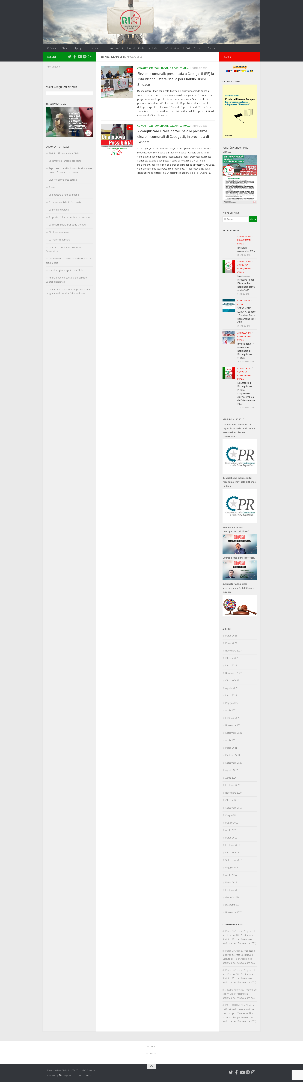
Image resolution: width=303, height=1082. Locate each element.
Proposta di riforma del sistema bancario (69, 217)
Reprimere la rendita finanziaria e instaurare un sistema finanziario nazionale (69, 170)
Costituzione (243, 300)
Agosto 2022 (231, 687)
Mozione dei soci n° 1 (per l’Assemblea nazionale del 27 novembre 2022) (240, 993)
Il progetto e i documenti (87, 48)
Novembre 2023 (233, 650)
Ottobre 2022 (232, 680)
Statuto (66, 48)
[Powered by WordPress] (60, 1075)
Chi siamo (52, 48)
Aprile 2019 (231, 830)
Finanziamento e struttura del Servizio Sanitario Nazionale (66, 279)
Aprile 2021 (231, 740)
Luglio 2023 (231, 665)
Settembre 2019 (233, 807)
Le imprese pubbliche (59, 239)
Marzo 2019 (231, 837)
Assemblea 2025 (244, 236)
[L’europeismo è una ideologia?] (240, 579)
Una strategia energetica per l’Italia (66, 270)
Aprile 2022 (231, 710)
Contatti (198, 48)
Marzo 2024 (231, 643)
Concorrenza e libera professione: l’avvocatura (64, 249)
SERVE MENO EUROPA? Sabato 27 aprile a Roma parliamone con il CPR (246, 315)
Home (153, 1046)
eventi (240, 304)
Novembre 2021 (233, 725)
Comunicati (161, 68)
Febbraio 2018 (232, 889)
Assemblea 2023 (244, 332)
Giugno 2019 (231, 815)
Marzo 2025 (231, 635)
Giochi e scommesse (59, 232)
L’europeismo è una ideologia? (239, 557)
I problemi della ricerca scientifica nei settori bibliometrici (69, 260)
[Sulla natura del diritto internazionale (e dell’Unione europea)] (240, 615)
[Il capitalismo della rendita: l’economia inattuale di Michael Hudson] (240, 522)
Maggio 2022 (231, 702)
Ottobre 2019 (232, 800)
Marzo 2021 (231, 747)
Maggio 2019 (231, 822)
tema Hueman (84, 1075)
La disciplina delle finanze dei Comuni (67, 224)
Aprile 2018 (231, 875)
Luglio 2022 (231, 695)
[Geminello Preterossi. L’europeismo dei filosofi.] (240, 552)
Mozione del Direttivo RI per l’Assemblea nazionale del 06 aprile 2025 (246, 283)
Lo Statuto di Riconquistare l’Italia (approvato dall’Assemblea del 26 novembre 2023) (246, 393)
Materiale (154, 48)
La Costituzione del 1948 (176, 48)
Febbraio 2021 (232, 755)
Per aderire (213, 48)
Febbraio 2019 (232, 845)
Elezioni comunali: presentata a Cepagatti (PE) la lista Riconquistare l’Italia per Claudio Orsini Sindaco (175, 79)
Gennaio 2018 (232, 897)
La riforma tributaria (59, 209)
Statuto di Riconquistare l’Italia (64, 153)
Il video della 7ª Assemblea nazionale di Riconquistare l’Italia (245, 350)
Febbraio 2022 (232, 717)
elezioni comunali (179, 68)
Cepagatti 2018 (145, 68)
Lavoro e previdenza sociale (63, 179)
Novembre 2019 (233, 792)
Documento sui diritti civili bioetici (65, 202)
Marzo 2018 (231, 882)
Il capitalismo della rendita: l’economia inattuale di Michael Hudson (239, 481)
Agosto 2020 (231, 770)
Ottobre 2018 (232, 852)
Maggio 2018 (231, 867)
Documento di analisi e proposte (65, 160)
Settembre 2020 (233, 762)
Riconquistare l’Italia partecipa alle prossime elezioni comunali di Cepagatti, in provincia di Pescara (173, 136)
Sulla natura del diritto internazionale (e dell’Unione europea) (238, 587)
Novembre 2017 (233, 912)
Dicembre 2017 (233, 904)
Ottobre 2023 (232, 658)
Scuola (52, 187)
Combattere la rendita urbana (64, 194)
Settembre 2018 (233, 860)
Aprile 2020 (231, 777)
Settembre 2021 (233, 732)
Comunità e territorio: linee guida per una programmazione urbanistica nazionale (68, 291)
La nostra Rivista (135, 48)
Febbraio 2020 (232, 785)
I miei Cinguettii (53, 66)
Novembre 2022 (233, 672)
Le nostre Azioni (114, 48)
